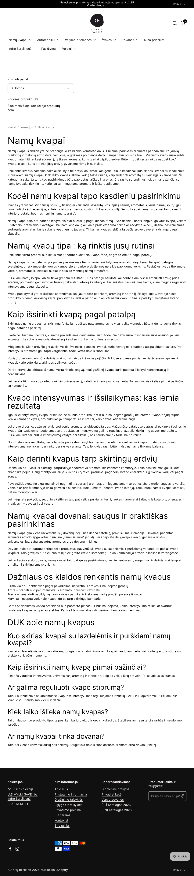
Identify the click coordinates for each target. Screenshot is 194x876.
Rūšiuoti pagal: (18, 79)
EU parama (62, 815)
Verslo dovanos (113, 799)
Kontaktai (61, 820)
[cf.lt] (97, 23)
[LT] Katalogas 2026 (116, 805)
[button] (174, 23)
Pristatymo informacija (71, 794)
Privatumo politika (68, 810)
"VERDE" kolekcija (21, 789)
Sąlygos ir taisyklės (68, 805)
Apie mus (61, 789)
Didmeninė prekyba (115, 789)
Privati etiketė (111, 794)
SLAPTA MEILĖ (18, 804)
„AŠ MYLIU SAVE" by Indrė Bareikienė (23, 796)
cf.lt (43, 870)
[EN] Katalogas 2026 (117, 810)
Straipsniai (62, 825)
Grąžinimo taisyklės (69, 799)
